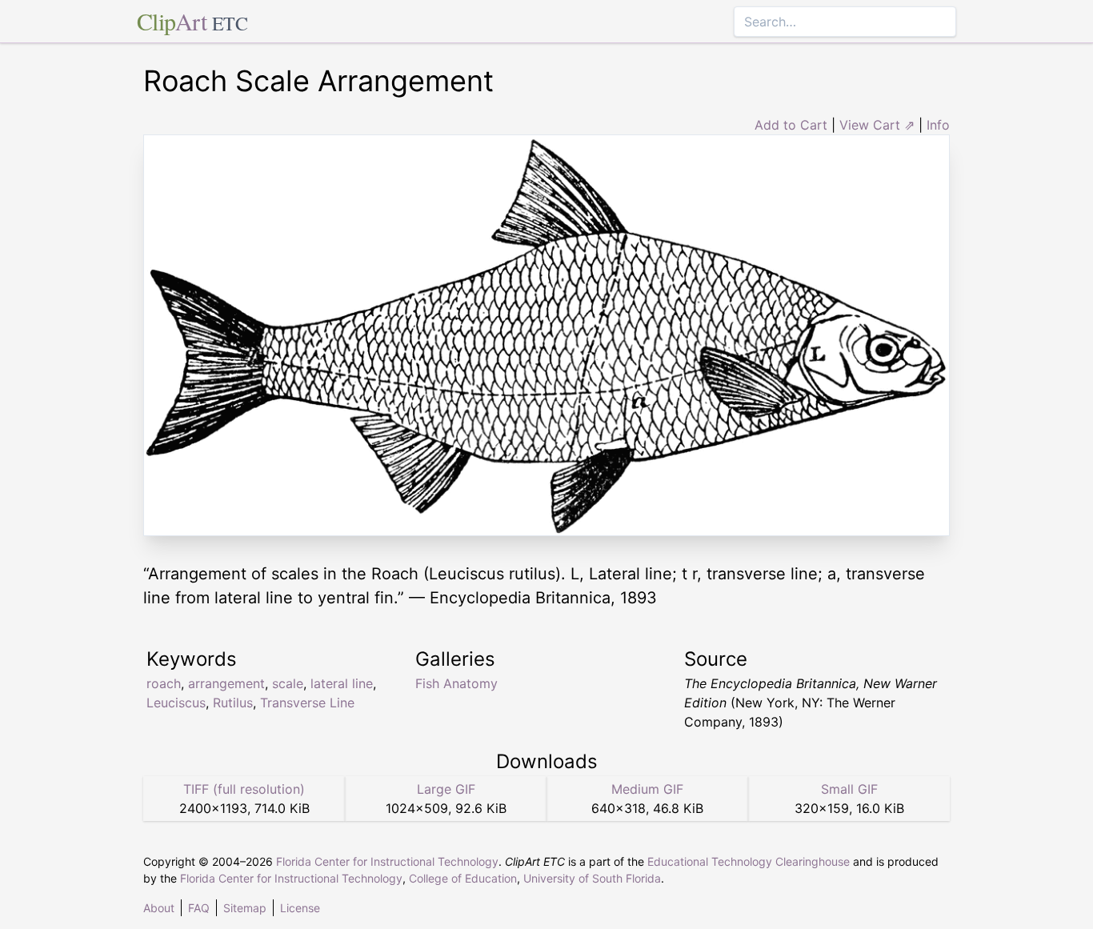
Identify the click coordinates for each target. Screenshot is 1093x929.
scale (287, 683)
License (300, 908)
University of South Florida (592, 878)
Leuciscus (176, 703)
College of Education (463, 878)
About (158, 908)
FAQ (199, 908)
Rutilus (233, 703)
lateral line (341, 683)
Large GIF (446, 789)
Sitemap (244, 908)
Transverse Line (307, 703)
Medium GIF (647, 789)
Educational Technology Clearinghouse (748, 861)
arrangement (226, 683)
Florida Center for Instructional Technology (387, 861)
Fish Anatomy (456, 683)
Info (938, 125)
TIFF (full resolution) (244, 789)
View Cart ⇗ (877, 125)
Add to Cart (791, 125)
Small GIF (849, 789)
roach (163, 683)
